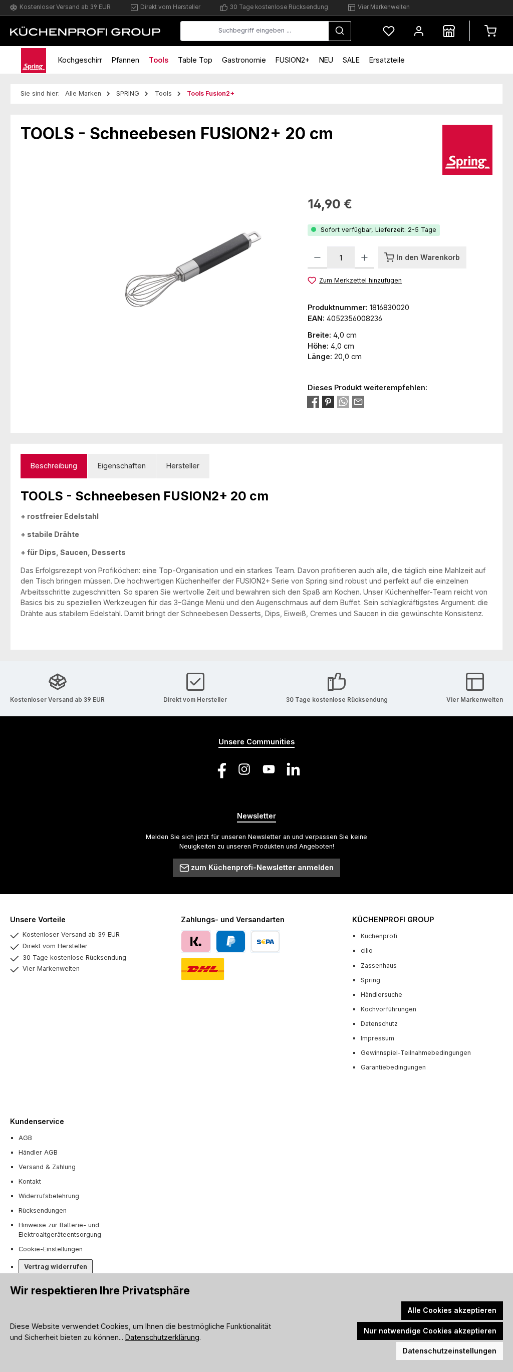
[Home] (33, 60)
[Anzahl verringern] (317, 257)
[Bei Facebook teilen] (313, 401)
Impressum (377, 1038)
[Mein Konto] (418, 31)
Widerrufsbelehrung (49, 1196)
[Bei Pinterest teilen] (328, 401)
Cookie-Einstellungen (51, 1249)
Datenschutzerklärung (162, 1337)
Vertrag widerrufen (55, 1266)
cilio (367, 950)
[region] (154, 302)
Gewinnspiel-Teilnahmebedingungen (416, 1052)
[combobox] (254, 31)
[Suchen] (339, 31)
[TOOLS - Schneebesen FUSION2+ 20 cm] (154, 302)
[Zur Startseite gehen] (85, 30)
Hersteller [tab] (182, 465)
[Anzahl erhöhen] (364, 257)
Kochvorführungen (388, 1009)
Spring (370, 980)
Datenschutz (379, 1023)
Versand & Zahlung (47, 1167)
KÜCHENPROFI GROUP (393, 919)
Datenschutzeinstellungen (449, 1350)
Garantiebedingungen (393, 1067)
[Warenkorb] (490, 31)
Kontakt (30, 1181)
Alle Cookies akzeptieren (452, 1310)
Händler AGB (38, 1152)
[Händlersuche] (448, 31)
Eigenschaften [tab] (122, 465)
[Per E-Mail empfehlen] (358, 401)
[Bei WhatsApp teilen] (343, 401)
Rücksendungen (43, 1210)
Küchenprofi (379, 936)
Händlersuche (381, 994)
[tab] (54, 466)
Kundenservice (37, 1121)
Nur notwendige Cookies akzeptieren (430, 1330)
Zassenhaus (379, 965)
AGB (25, 1138)
